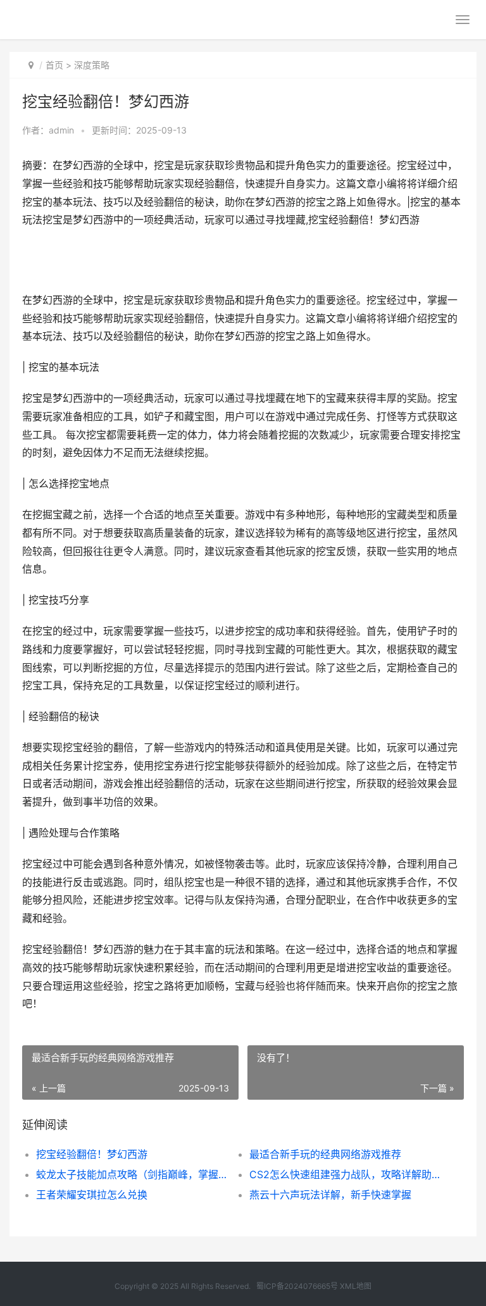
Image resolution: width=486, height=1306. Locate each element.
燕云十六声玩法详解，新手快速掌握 (330, 1194)
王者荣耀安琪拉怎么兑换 (91, 1194)
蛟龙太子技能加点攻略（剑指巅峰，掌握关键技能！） (132, 1174)
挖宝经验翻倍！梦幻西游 (91, 1154)
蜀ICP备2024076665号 (297, 1286)
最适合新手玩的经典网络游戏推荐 (325, 1154)
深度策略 (91, 64)
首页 (54, 64)
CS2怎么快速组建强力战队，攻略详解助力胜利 (345, 1174)
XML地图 (355, 1286)
